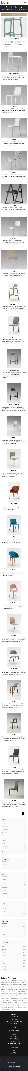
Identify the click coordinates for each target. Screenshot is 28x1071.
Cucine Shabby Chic (14, 1041)
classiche (14, 908)
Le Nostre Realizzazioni (14, 1032)
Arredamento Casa (9, 9)
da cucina (14, 864)
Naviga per (14, 14)
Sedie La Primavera (22, 9)
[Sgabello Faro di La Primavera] (14, 393)
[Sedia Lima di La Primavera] (14, 591)
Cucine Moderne (14, 1036)
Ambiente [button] (5, 860)
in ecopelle (14, 882)
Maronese (14, 832)
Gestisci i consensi (14, 1070)
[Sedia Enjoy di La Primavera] (14, 194)
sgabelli (14, 934)
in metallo (14, 887)
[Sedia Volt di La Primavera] (14, 95)
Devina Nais (14, 826)
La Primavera (14, 829)
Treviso (14, 963)
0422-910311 (15, 1019)
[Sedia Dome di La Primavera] (14, 226)
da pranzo (14, 867)
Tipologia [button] (5, 922)
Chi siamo (14, 1026)
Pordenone (14, 958)
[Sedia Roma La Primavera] (14, 756)
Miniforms (14, 835)
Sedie (16, 9)
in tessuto (14, 896)
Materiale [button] (5, 875)
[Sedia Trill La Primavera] (14, 690)
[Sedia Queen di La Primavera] (14, 160)
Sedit (14, 849)
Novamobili (14, 838)
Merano (14, 952)
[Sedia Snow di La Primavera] (14, 128)
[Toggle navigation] (25, 2)
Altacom (14, 824)
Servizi (14, 1027)
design (14, 911)
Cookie (6, 1070)
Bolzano (14, 949)
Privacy (2, 1070)
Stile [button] (3, 904)
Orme (14, 840)
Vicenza (14, 969)
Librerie (14, 1046)
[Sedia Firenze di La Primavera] (14, 624)
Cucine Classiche (14, 1038)
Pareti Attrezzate (14, 1047)
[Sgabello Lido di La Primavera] (14, 358)
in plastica (14, 893)
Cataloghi (14, 1029)
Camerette (14, 1053)
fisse (14, 926)
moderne (14, 914)
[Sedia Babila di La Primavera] (14, 259)
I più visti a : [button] (6, 942)
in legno (14, 885)
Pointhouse (14, 846)
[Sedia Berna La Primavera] (14, 789)
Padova (14, 955)
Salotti (14, 1049)
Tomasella (14, 852)
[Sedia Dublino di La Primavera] (14, 657)
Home (2, 9)
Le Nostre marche (14, 1030)
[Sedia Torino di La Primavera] (14, 525)
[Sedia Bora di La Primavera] (14, 426)
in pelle (14, 890)
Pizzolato (14, 843)
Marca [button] (4, 819)
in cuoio (14, 879)
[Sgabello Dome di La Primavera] (14, 27)
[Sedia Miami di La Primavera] (14, 325)
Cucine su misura (14, 1040)
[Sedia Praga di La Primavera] (14, 558)
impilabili (14, 929)
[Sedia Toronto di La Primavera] (14, 492)
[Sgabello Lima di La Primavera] (14, 292)
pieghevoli (14, 932)
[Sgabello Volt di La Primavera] (14, 62)
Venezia (14, 966)
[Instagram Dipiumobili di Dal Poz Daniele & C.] (20, 1062)
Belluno (14, 947)
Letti (14, 1050)
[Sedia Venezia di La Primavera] (14, 459)
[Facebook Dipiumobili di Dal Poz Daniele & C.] (18, 1062)
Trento (14, 961)
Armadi (14, 1052)
